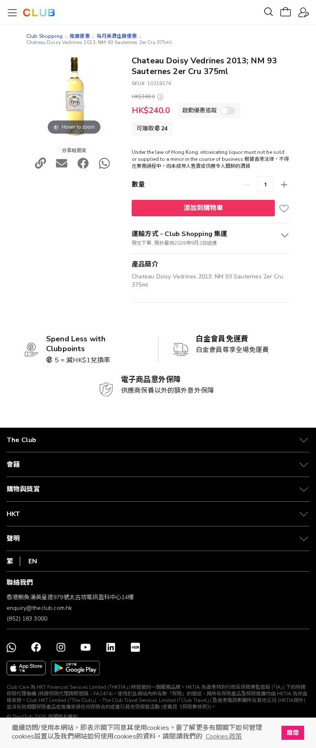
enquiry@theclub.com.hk (39, 608)
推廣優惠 (80, 36)
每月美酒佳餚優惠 (117, 36)
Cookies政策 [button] (224, 736)
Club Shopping (44, 36)
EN (32, 561)
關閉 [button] (292, 733)
